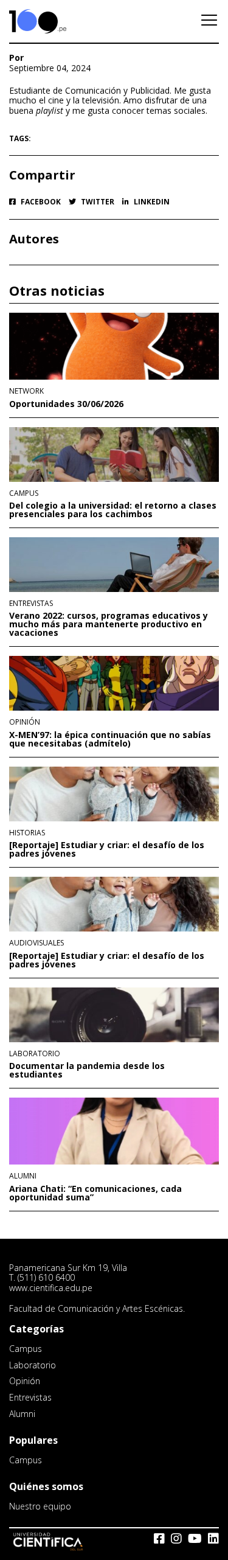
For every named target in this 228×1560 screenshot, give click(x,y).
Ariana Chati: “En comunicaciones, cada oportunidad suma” (95, 1193)
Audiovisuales (36, 943)
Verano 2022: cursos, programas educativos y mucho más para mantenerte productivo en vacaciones (108, 624)
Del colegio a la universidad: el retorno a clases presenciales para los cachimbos (112, 509)
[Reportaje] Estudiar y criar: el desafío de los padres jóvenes (106, 849)
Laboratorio (34, 1054)
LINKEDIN (151, 202)
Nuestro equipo (40, 1506)
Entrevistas (31, 603)
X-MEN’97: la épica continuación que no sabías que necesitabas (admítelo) (110, 739)
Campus (23, 493)
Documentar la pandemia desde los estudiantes (87, 1070)
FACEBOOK (40, 202)
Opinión (24, 722)
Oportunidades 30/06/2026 (66, 404)
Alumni (22, 1176)
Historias (27, 833)
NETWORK (26, 391)
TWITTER (96, 202)
